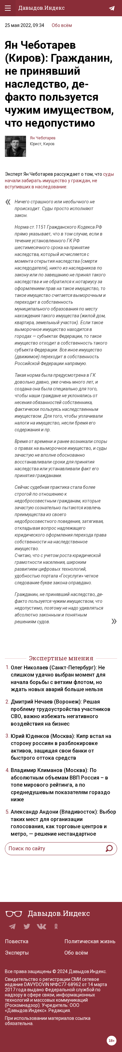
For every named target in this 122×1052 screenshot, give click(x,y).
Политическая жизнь (89, 941)
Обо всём (62, 25)
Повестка (16, 941)
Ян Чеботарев (43, 138)
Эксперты (17, 953)
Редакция (59, 1010)
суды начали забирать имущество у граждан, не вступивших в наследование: (59, 180)
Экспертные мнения (61, 658)
